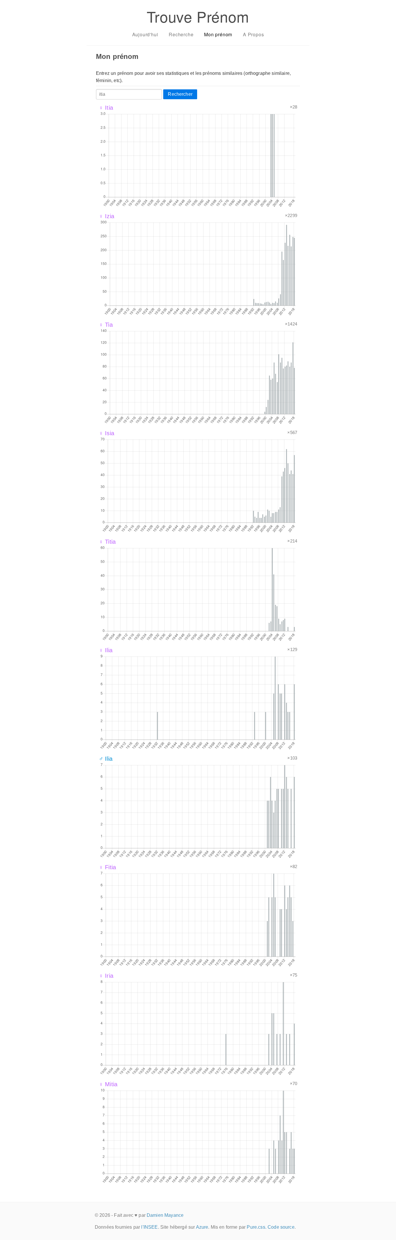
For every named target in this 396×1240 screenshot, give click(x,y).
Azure (202, 1227)
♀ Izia (106, 216)
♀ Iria (106, 976)
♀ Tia (106, 324)
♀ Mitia (108, 1084)
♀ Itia (106, 107)
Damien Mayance (165, 1215)
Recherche (181, 34)
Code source (281, 1227)
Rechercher (180, 94)
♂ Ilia (105, 758)
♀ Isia (106, 433)
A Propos (253, 34)
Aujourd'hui (145, 34)
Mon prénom (218, 34)
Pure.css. (256, 1227)
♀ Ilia (105, 650)
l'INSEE (149, 1227)
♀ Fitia (107, 867)
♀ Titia (107, 541)
